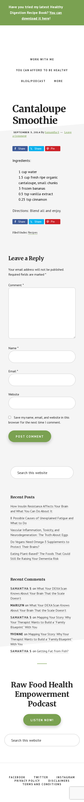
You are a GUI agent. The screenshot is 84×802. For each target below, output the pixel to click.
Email (13, 371)
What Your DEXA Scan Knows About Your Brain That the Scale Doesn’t (38, 593)
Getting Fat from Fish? (53, 651)
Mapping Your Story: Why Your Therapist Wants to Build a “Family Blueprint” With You (40, 622)
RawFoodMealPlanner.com (42, 37)
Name (13, 348)
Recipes (33, 232)
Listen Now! (42, 720)
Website (13, 394)
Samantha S (21, 588)
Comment (16, 285)
